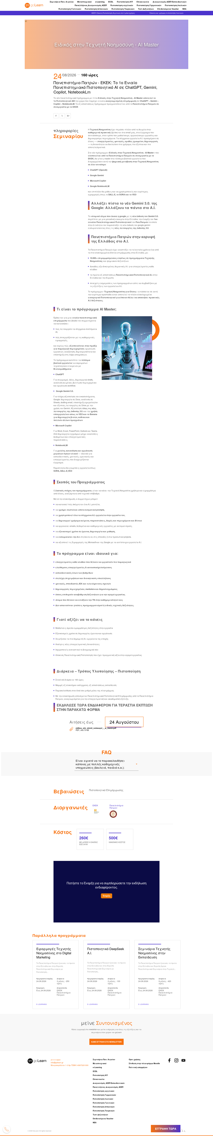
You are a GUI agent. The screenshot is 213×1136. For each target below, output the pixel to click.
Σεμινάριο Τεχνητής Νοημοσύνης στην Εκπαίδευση (157, 974)
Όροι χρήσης (135, 1059)
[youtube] (183, 1060)
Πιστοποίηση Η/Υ (125, 1)
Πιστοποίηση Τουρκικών (123, 9)
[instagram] (176, 1060)
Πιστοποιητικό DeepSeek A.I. (106, 974)
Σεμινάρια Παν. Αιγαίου (62, 1)
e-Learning (100, 1)
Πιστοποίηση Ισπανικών (96, 9)
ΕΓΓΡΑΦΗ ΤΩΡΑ (165, 1129)
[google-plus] (68, 115)
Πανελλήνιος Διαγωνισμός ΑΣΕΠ (91, 5)
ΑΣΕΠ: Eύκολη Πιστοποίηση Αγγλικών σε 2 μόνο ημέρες (113, 13)
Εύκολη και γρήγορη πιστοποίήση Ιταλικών (166, 13)
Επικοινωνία (143, 1)
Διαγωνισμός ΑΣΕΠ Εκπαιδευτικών (169, 1)
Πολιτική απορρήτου (138, 1067)
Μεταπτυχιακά (84, 1)
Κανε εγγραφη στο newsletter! (106, 1042)
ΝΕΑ (184, 9)
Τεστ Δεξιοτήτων (146, 9)
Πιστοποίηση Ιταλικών (175, 5)
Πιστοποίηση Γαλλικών (70, 9)
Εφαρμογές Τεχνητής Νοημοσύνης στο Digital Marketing (55, 974)
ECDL (110, 1)
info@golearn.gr (57, 1062)
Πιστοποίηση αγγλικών (121, 5)
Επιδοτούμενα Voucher (168, 9)
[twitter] (62, 115)
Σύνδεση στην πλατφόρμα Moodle (144, 1063)
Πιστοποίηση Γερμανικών (149, 5)
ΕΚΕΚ (100, 811)
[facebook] (55, 115)
